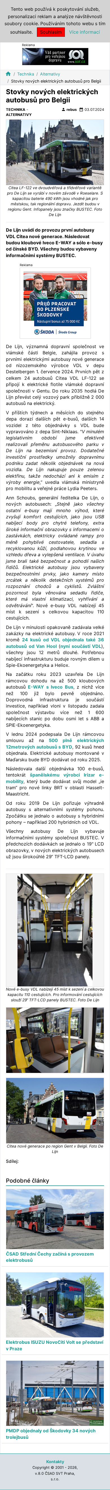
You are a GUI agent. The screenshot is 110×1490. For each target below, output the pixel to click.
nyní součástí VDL (80, 646)
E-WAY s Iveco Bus (50, 687)
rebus (69, 109)
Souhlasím (51, 32)
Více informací (84, 32)
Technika (25, 74)
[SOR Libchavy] (55, 56)
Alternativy (50, 74)
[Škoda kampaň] (55, 303)
